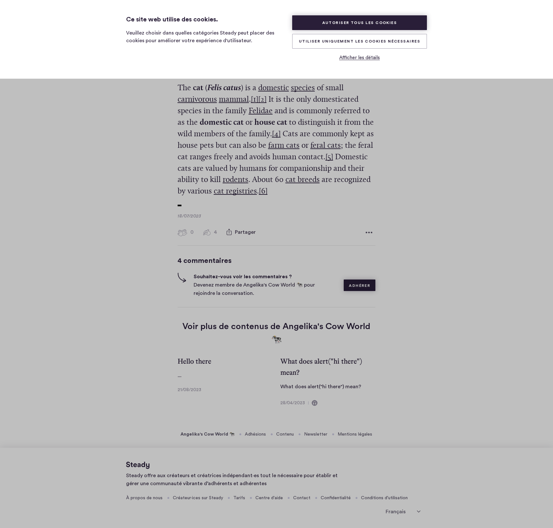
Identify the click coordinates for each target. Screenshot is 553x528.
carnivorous (197, 100)
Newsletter (315, 434)
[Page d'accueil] (137, 465)
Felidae (261, 111)
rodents (235, 180)
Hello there (194, 361)
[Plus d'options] (369, 232)
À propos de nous (144, 498)
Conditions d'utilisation (384, 498)
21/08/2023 (189, 390)
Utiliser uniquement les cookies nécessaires (359, 41)
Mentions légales (355, 434)
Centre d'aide (269, 498)
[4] (276, 134)
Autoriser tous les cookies (359, 23)
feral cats (325, 146)
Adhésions (255, 434)
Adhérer (359, 286)
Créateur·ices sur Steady (198, 498)
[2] (262, 100)
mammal (234, 100)
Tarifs (239, 498)
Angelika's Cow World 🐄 (207, 434)
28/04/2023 (292, 403)
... (179, 375)
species (303, 88)
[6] (263, 191)
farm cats (284, 146)
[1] (254, 100)
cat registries (235, 191)
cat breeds (302, 180)
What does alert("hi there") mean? (320, 386)
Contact (301, 498)
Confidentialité (336, 498)
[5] (329, 157)
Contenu (285, 434)
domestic (273, 88)
